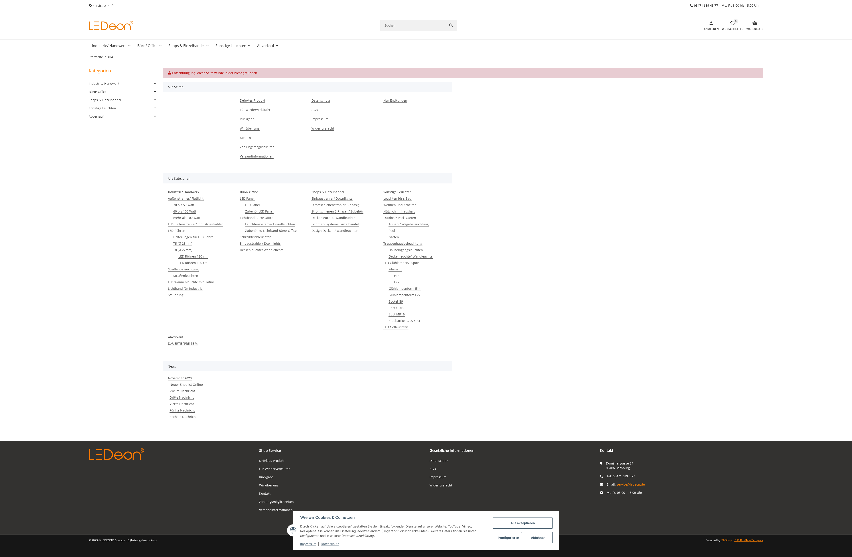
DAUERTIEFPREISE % (183, 343)
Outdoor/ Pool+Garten (399, 218)
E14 (396, 276)
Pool (392, 230)
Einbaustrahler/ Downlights (260, 243)
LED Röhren (176, 230)
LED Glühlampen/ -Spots (401, 263)
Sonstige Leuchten (102, 108)
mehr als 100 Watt (186, 218)
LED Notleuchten (395, 327)
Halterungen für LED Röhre (193, 237)
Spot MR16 (397, 314)
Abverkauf (96, 116)
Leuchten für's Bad (397, 198)
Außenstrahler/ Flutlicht (185, 198)
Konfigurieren (508, 537)
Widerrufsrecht (441, 485)
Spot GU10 (396, 308)
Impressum (438, 477)
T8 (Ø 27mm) (182, 250)
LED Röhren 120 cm (193, 256)
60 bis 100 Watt (184, 211)
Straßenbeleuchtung (183, 269)
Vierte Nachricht (182, 404)
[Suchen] (451, 25)
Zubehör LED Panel (259, 211)
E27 (396, 282)
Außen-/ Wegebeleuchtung (409, 224)
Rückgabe (266, 477)
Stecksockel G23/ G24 (404, 321)
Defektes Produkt (271, 461)
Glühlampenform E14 (404, 288)
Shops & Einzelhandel (105, 100)
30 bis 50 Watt (183, 205)
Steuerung (175, 295)
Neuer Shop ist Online (186, 384)
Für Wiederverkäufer (274, 469)
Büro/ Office (97, 92)
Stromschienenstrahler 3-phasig (335, 205)
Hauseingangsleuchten (406, 250)
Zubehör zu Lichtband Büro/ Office (271, 230)
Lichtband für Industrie (185, 288)
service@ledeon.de (631, 484)
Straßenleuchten (185, 276)
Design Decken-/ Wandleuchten (335, 230)
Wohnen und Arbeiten (399, 205)
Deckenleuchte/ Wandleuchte (262, 250)
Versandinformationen (276, 510)
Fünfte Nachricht (182, 410)
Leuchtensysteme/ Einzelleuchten (270, 224)
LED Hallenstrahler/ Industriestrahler (195, 224)
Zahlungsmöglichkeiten (276, 502)
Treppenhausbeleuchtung (402, 243)
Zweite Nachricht (182, 391)
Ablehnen (538, 537)
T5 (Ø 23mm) (182, 243)
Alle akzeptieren (523, 523)
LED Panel (247, 198)
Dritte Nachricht (182, 397)
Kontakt (264, 493)
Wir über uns (269, 485)
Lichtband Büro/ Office (256, 218)
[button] (103, 5)
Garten (394, 237)
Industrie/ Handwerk (104, 83)
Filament (395, 269)
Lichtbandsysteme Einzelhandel (335, 224)
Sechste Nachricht (183, 417)
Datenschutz (439, 461)
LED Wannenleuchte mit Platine (191, 282)
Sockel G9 (396, 301)
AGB (433, 469)
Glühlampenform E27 (404, 295)
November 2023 (180, 378)
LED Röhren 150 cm (193, 263)
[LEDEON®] (111, 25)
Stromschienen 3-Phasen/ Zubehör (337, 211)
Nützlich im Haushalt (399, 211)
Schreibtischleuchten (255, 237)
